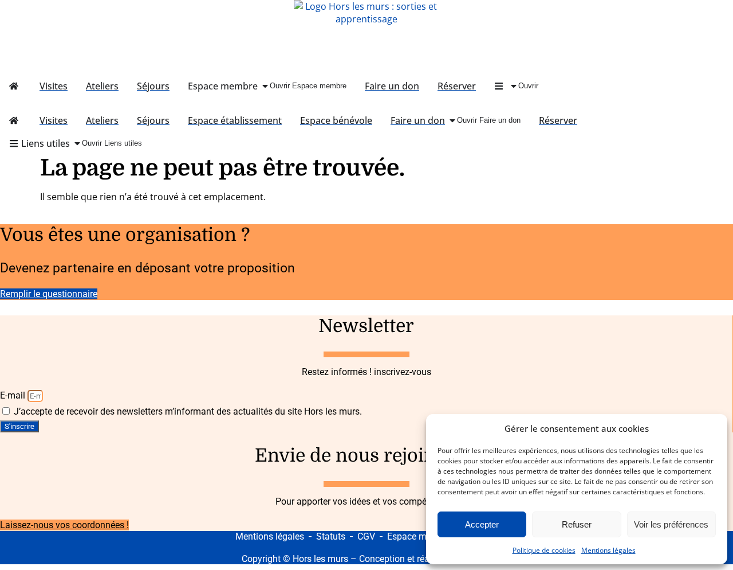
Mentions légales (608, 550)
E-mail (13, 395)
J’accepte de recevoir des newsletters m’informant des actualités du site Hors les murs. (188, 411)
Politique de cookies (544, 550)
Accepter (482, 524)
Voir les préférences (671, 524)
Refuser (577, 524)
